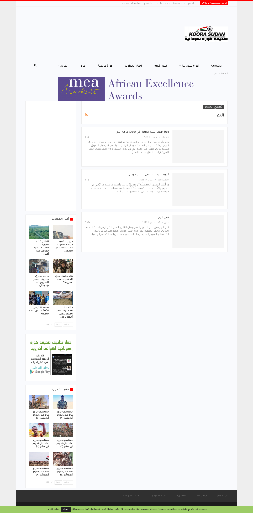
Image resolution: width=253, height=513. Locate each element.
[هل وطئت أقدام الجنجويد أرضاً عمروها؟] (63, 266)
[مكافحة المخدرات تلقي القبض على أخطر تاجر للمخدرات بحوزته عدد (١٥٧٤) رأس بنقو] (63, 298)
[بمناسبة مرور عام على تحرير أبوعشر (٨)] (63, 402)
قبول (65, 509)
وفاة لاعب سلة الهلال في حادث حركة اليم (143, 132)
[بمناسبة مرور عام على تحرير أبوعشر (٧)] (39, 402)
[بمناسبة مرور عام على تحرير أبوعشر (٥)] (39, 430)
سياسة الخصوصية (131, 3)
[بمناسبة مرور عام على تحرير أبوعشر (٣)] (39, 459)
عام (83, 66)
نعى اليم (163, 217)
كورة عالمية (105, 66)
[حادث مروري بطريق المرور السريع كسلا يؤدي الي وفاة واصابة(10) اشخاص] (39, 266)
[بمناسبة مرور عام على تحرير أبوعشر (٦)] (63, 430)
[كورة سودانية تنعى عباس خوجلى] (198, 189)
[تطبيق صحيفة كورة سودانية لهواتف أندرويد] (51, 357)
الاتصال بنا (165, 3)
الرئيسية (216, 66)
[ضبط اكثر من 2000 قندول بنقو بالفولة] (39, 298)
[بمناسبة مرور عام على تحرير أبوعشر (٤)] (63, 459)
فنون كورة (160, 66)
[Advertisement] (92, 34)
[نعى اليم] (198, 231)
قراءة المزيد (53, 509)
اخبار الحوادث (133, 66)
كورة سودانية (190, 66)
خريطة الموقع (151, 3)
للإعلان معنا (179, 3)
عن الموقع (193, 3)
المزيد (64, 66)
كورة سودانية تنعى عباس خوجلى (148, 174)
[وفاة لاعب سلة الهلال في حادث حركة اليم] (198, 146)
